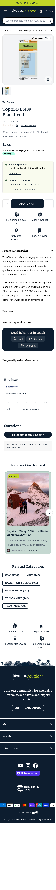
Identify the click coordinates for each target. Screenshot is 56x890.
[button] (9, 401)
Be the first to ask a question (28, 434)
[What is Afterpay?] (8, 153)
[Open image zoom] (48, 79)
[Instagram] (28, 765)
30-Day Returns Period (28, 3)
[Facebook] (35, 765)
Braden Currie (18, 550)
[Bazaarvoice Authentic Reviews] (12, 386)
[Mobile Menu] (5, 12)
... (13, 30)
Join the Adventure (28, 708)
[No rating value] (9, 125)
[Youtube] (20, 765)
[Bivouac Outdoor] (23, 12)
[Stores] (41, 11)
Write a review (28, 125)
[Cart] (51, 11)
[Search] (50, 21)
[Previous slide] (7, 512)
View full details (17, 136)
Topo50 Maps (24, 30)
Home (5, 30)
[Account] (46, 11)
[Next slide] (49, 512)
